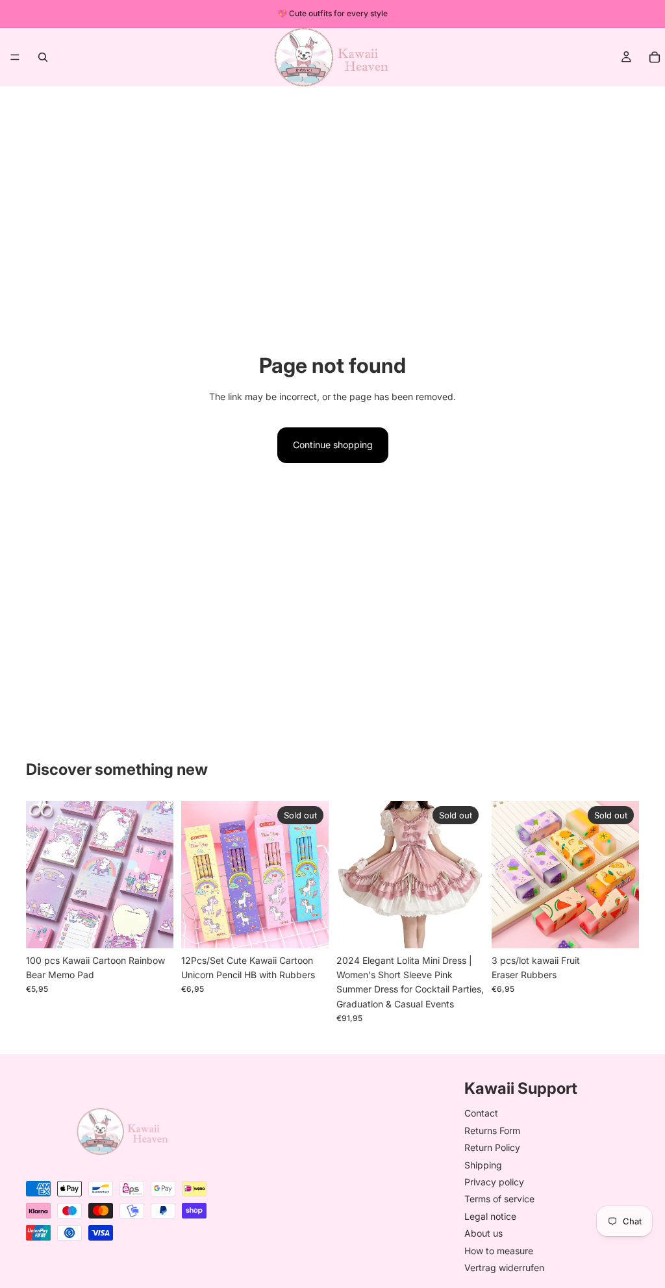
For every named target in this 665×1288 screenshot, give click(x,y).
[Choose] (153, 928)
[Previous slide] (40, 874)
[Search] (43, 57)
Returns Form (492, 1130)
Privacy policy (494, 1181)
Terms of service (499, 1199)
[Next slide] (159, 874)
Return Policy (492, 1148)
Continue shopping (333, 444)
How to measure (498, 1250)
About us (483, 1233)
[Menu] (15, 57)
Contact (481, 1113)
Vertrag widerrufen (504, 1267)
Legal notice (490, 1216)
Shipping (483, 1164)
